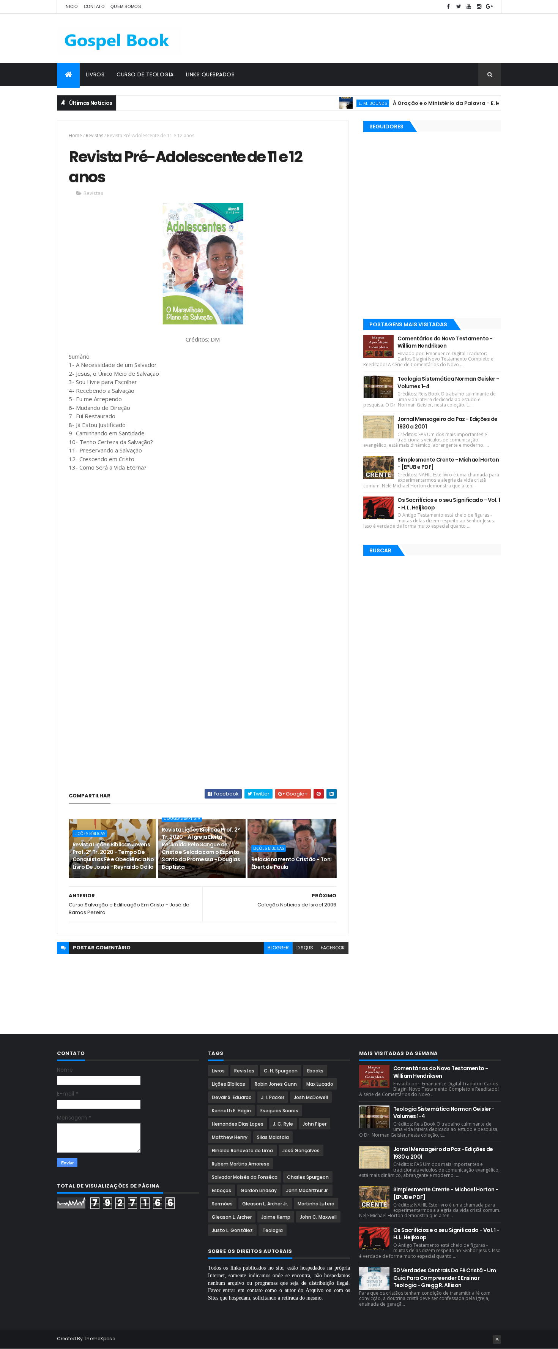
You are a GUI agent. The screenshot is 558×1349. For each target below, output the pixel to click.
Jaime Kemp (275, 1217)
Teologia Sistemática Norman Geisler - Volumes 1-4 (448, 382)
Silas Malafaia (273, 1137)
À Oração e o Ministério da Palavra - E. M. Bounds (436, 103)
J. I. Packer (272, 1097)
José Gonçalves (301, 1150)
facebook (333, 947)
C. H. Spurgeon (281, 1070)
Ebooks (315, 1070)
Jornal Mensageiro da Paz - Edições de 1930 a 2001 (447, 422)
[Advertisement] (363, 38)
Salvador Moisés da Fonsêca (244, 1177)
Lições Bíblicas (89, 833)
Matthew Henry (229, 1137)
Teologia (272, 1230)
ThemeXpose (99, 1338)
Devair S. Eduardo (232, 1097)
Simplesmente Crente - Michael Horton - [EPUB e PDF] (448, 463)
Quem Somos (125, 6)
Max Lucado (319, 1084)
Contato (94, 6)
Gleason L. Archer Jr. (265, 1203)
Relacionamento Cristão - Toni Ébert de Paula (291, 863)
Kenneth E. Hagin (231, 1110)
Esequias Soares (279, 1110)
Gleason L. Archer (232, 1217)
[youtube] (469, 6)
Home (75, 135)
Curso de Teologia (145, 74)
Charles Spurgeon (308, 1177)
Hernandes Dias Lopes (237, 1124)
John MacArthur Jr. (307, 1190)
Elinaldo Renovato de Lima (242, 1150)
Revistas (94, 135)
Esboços (221, 1190)
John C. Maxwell (318, 1217)
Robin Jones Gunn (276, 1084)
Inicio (71, 6)
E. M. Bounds (351, 103)
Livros (95, 74)
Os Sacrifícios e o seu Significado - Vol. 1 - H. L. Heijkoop (448, 503)
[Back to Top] (497, 1339)
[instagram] (479, 6)
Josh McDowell (311, 1097)
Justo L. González (232, 1230)
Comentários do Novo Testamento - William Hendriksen (444, 342)
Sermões (222, 1203)
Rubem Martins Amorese (241, 1164)
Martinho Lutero (316, 1203)
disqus (304, 947)
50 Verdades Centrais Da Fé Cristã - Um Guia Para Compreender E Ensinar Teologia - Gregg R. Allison (444, 1278)
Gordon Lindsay (259, 1190)
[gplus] (489, 6)
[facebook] (448, 6)
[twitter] (458, 6)
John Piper (314, 1124)
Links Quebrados (210, 74)
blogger (278, 947)
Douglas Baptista (182, 818)
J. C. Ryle (283, 1124)
